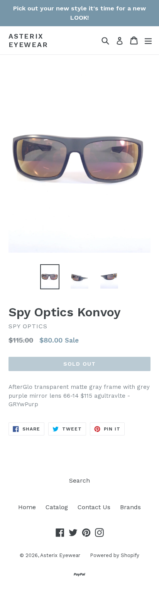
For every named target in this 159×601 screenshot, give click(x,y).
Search (79, 480)
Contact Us (94, 507)
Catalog (57, 507)
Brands (130, 507)
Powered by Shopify (114, 555)
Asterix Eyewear (28, 40)
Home (27, 507)
